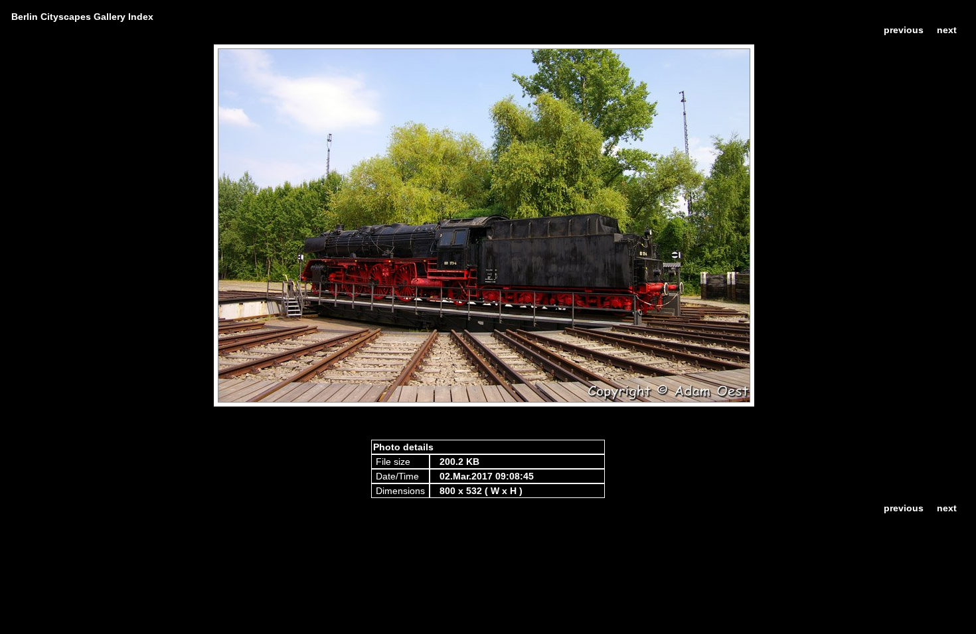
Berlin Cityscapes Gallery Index (82, 16)
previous (904, 30)
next (947, 30)
